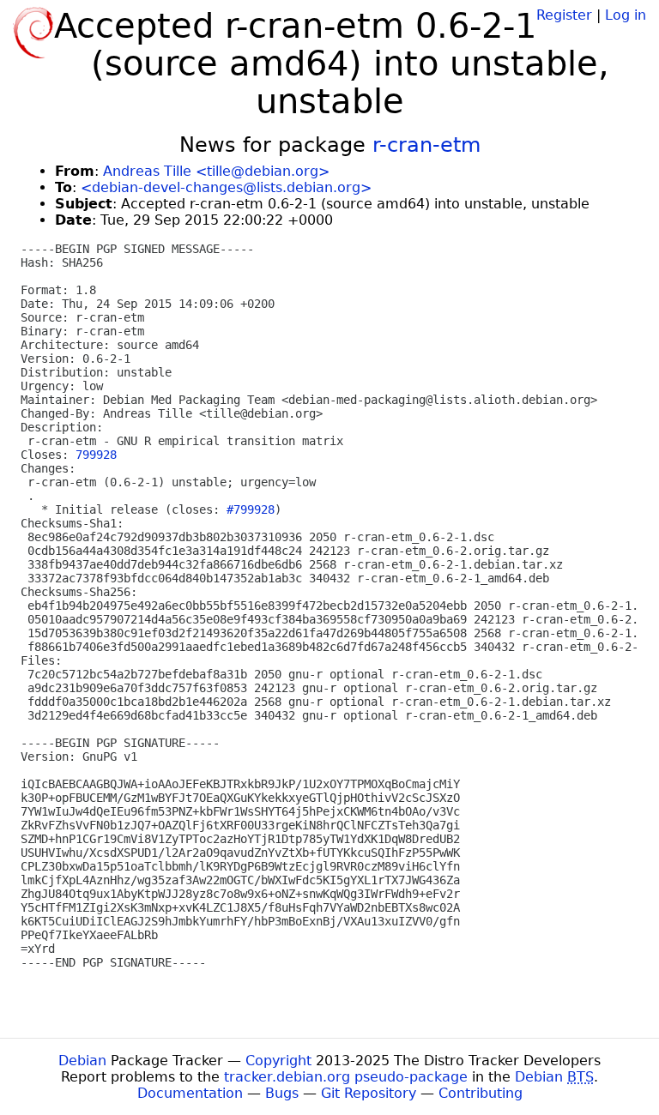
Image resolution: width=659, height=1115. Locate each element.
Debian (82, 1060)
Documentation (190, 1093)
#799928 (251, 509)
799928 (96, 454)
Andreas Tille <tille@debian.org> (216, 171)
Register (564, 15)
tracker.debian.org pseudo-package (346, 1077)
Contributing (480, 1093)
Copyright (278, 1060)
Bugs (282, 1093)
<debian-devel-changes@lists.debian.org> (226, 187)
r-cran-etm (426, 145)
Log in (625, 15)
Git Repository (368, 1093)
